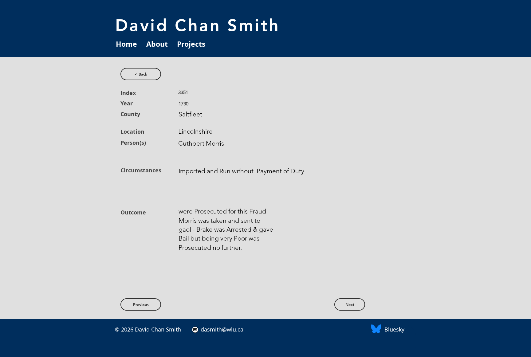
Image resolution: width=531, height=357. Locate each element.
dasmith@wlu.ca (221, 329)
